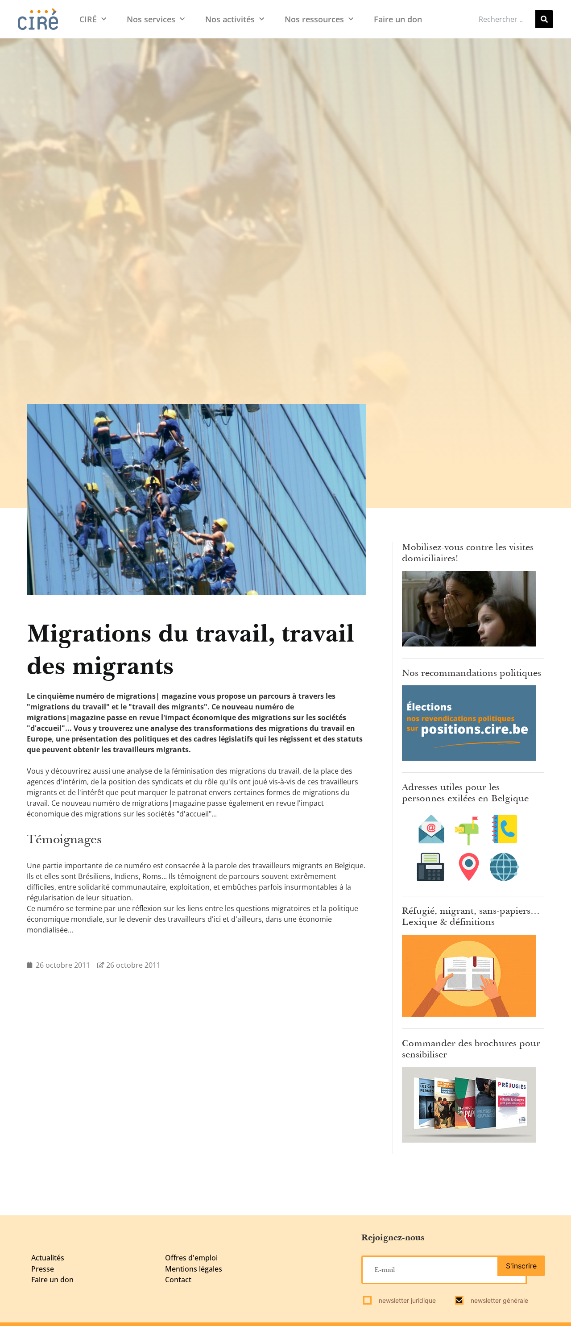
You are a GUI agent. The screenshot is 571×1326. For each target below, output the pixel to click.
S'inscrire (521, 1265)
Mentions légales (193, 1269)
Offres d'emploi (191, 1258)
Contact (178, 1280)
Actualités (47, 1258)
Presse (42, 1269)
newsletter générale (498, 1300)
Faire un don (398, 19)
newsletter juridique (406, 1300)
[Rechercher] (544, 19)
